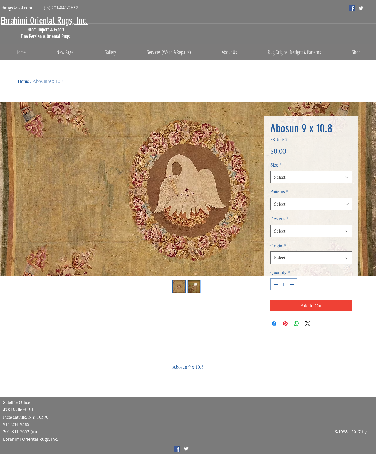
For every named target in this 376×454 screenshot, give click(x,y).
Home (23, 81)
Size (276, 165)
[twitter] (361, 8)
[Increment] (292, 284)
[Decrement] (275, 284)
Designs (279, 218)
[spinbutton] (283, 284)
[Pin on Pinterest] (285, 323)
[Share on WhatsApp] (296, 323)
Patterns (279, 191)
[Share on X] (307, 323)
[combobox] (311, 177)
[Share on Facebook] (274, 323)
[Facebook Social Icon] (352, 8)
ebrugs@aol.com (16, 7)
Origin (278, 245)
